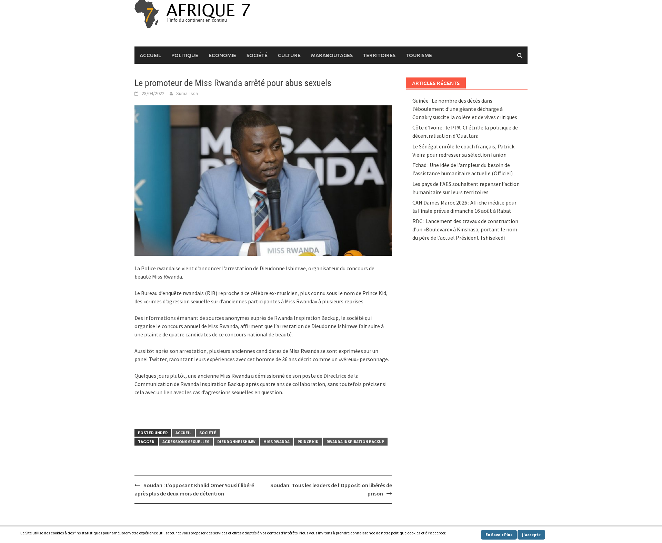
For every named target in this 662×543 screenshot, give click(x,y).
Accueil (150, 55)
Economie (222, 55)
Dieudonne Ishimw (236, 441)
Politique (184, 55)
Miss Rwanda (276, 441)
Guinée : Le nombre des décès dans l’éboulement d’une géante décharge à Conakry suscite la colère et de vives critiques (464, 109)
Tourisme (419, 55)
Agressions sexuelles (185, 441)
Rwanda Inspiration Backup (355, 441)
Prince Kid (308, 441)
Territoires (379, 55)
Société (257, 55)
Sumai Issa (187, 93)
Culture (289, 55)
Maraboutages (332, 55)
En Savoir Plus (498, 534)
